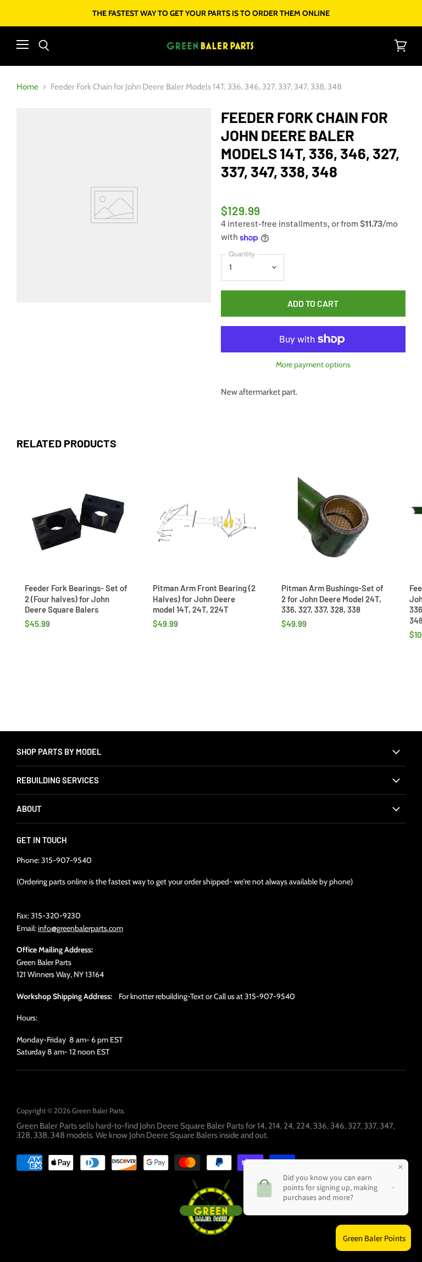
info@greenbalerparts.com (80, 928)
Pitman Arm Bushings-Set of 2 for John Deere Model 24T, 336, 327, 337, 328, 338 (332, 598)
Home (27, 87)
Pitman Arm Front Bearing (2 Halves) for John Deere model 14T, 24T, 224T (204, 598)
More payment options (313, 364)
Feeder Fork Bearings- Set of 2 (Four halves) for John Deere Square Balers (76, 598)
